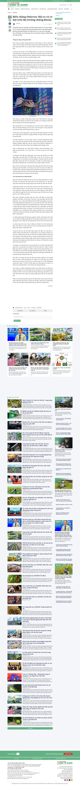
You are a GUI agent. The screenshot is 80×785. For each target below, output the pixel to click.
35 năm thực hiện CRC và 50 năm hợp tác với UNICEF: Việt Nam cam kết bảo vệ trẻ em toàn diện (64, 429)
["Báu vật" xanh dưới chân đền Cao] (64, 402)
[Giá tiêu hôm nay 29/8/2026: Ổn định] (14, 579)
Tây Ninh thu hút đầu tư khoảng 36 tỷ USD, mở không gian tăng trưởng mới (37, 509)
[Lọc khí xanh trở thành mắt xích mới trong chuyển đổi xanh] (14, 655)
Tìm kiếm (70, 5)
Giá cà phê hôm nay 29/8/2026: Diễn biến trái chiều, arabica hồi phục (36, 586)
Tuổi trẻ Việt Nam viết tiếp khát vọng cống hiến (63, 419)
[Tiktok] (70, 1)
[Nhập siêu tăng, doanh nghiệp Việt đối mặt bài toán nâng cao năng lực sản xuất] (18, 359)
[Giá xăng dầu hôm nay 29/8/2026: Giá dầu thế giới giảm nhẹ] (14, 600)
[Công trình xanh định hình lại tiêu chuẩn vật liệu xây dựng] (40, 334)
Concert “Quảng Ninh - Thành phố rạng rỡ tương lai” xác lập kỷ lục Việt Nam (36, 675)
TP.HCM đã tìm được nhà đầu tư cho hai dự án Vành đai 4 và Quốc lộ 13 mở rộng (37, 544)
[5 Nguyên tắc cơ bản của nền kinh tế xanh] (62, 359)
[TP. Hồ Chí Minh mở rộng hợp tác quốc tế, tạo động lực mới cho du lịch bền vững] (14, 666)
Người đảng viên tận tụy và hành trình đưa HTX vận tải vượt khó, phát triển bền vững (64, 601)
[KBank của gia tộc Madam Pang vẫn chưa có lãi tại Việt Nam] (14, 414)
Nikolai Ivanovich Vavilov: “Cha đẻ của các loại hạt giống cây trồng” (63, 424)
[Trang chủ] (8, 9)
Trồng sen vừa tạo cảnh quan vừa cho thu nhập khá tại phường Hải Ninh (36, 487)
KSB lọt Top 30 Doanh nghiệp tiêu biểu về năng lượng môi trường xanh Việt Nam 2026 (64, 597)
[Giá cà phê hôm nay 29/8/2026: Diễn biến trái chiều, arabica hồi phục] (14, 589)
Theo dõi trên (45, 24)
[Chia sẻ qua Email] (10, 27)
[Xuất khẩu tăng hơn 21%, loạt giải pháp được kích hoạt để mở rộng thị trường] (14, 458)
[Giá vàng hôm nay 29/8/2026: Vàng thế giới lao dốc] (14, 610)
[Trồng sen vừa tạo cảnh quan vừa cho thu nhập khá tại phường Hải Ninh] (14, 490)
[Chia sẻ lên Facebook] (10, 23)
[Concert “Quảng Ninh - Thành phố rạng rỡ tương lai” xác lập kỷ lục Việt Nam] (14, 677)
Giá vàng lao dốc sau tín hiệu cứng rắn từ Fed (37, 476)
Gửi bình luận (17, 320)
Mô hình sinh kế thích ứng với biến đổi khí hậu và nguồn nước (63, 491)
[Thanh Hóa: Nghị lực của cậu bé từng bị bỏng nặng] (64, 442)
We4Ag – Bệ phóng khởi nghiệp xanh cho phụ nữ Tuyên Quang (63, 433)
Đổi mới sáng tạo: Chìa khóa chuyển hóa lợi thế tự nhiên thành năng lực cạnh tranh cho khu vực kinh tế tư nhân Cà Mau (18, 344)
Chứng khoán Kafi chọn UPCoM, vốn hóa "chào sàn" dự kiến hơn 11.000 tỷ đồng (35, 444)
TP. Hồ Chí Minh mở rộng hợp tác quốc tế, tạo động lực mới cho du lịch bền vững (37, 664)
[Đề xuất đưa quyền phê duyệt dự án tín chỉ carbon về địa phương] (14, 688)
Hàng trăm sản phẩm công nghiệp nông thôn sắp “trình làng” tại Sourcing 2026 (36, 642)
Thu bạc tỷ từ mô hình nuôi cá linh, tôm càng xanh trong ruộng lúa (63, 500)
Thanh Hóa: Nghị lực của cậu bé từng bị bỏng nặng (63, 450)
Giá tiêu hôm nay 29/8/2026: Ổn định (34, 576)
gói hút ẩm (58, 15)
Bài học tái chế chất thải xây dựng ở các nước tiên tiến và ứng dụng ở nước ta (40, 369)
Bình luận (10, 17)
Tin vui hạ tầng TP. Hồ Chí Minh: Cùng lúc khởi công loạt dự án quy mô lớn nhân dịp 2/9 (37, 434)
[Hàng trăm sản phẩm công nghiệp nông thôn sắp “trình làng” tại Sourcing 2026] (14, 644)
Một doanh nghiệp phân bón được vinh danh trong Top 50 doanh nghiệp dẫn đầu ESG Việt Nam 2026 (37, 619)
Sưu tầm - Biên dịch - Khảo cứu (63, 399)
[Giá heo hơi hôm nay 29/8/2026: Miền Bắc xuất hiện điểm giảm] (14, 568)
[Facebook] (65, 1)
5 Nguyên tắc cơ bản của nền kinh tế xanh (61, 368)
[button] (62, 1)
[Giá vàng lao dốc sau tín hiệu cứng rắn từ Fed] (14, 480)
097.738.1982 (68, 753)
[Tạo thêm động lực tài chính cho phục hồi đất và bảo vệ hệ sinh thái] (14, 721)
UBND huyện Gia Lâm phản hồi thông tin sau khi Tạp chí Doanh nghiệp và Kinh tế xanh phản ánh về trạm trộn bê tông (64, 474)
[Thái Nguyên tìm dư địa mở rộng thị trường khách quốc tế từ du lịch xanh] (14, 634)
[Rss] (72, 1)
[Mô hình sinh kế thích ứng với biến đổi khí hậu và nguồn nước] (64, 483)
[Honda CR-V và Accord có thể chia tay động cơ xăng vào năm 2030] (14, 425)
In (46, 310)
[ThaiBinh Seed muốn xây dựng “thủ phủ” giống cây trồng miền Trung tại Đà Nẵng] (64, 569)
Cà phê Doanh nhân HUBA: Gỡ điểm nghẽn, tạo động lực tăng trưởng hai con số (63, 587)
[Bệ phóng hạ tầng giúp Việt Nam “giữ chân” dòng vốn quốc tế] (14, 469)
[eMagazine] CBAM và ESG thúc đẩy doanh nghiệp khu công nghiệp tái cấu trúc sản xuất (37, 697)
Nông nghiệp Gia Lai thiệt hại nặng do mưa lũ (63, 508)
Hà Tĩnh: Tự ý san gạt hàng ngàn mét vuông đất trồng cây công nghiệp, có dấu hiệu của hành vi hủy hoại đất (63, 460)
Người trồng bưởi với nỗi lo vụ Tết (64, 504)
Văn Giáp (18, 23)
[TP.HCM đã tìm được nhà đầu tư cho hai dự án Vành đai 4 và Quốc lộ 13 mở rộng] (14, 546)
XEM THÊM (30, 728)
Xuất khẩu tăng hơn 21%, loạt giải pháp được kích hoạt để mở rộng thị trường (37, 455)
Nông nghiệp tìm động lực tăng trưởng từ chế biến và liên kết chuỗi (61, 344)
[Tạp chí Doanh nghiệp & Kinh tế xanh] (17, 5)
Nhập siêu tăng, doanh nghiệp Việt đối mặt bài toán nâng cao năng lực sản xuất (18, 369)
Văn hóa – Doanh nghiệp (64, 565)
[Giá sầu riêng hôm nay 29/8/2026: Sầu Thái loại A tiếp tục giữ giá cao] (14, 501)
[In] (10, 30)
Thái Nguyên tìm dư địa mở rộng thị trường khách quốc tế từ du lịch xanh (36, 631)
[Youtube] (68, 1)
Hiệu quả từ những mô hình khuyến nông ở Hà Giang (62, 513)
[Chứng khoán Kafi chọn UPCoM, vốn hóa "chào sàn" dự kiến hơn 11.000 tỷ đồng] (14, 447)
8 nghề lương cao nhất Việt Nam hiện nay (63, 469)
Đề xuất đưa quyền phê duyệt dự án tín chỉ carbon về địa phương (36, 686)
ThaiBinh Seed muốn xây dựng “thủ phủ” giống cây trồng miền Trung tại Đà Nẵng (63, 577)
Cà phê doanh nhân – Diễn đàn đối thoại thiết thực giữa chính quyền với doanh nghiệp (64, 592)
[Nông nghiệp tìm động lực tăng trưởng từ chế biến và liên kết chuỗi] (62, 334)
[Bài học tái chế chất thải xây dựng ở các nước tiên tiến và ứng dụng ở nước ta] (40, 359)
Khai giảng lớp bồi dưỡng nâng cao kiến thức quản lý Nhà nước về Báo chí (64, 464)
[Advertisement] (64, 55)
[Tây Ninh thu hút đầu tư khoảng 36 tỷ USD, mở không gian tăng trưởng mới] (14, 512)
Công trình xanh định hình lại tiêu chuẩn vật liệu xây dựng (40, 343)
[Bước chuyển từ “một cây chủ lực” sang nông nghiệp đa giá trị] (14, 403)
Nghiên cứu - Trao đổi (63, 521)
